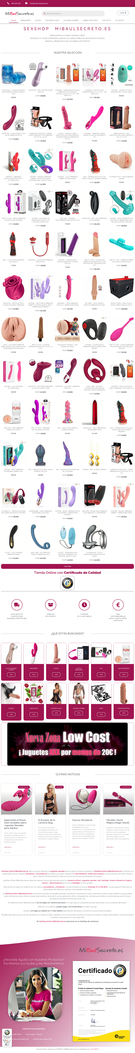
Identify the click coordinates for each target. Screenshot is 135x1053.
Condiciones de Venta (12, 1034)
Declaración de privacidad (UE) (16, 1039)
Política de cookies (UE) (42, 1039)
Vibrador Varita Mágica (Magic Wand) (117, 821)
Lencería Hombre (71, 20)
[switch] (7, 1044)
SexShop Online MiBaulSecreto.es (14, 871)
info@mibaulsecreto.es (39, 3)
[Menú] (10, 1030)
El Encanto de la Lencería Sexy (46, 821)
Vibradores (25, 20)
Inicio (13, 20)
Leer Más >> (8, 847)
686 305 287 (16, 3)
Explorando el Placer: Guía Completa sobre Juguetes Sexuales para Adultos (15, 824)
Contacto (106, 20)
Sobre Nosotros (90, 20)
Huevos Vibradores (82, 820)
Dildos (38, 20)
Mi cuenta (119, 20)
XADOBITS (95, 1049)
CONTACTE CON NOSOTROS (34, 1029)
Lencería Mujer (52, 20)
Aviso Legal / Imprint (34, 1034)
